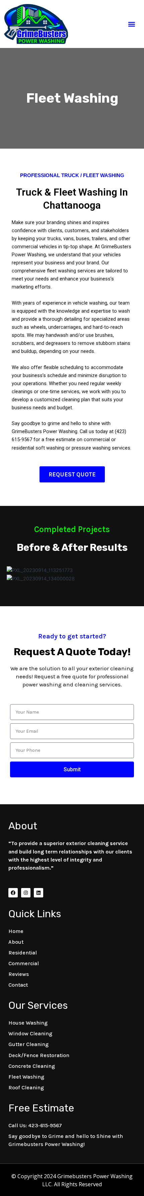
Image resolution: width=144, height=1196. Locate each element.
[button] (131, 24)
